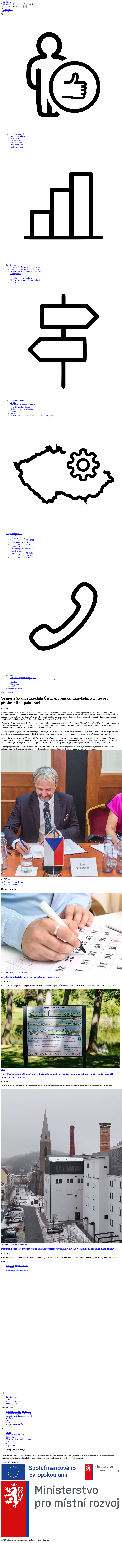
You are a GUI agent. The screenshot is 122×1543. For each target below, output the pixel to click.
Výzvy (13, 403)
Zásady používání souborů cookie (18, 1439)
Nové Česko (15, 138)
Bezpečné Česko (16, 145)
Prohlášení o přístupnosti (15, 1435)
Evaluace (9, 1399)
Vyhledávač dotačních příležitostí (22, 405)
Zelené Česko (15, 140)
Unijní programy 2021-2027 (21, 542)
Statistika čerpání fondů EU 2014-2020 (25, 269)
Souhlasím (15, 1462)
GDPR (8, 1433)
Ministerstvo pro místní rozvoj (18, 1270)
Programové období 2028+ (20, 544)
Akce (12, 413)
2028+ (3, 972)
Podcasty (13, 411)
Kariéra (13, 686)
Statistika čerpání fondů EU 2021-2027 (25, 267)
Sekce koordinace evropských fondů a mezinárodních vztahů (33, 680)
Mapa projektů (15, 274)
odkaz (22, 1458)
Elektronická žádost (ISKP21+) (18, 1412)
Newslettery (18, 688)
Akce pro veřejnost (17, 136)
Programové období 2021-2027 (22, 540)
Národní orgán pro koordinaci (21, 549)
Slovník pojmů (16, 551)
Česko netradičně (16, 147)
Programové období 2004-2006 (22, 557)
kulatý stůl (23, 972)
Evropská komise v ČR (15, 1424)
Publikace (14, 282)
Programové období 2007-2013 (22, 555)
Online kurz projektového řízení (22, 409)
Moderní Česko (16, 143)
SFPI (29, 1244)
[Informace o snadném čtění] (61, 1391)
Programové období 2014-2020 (22, 553)
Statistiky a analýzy (13, 1397)
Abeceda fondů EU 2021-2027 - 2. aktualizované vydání (31, 415)
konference (14, 972)
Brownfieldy (5, 1244)
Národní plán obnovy (19, 1244)
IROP (3, 1070)
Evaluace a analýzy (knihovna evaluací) (25, 280)
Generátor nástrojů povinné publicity (20, 1416)
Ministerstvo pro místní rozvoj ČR (23, 678)
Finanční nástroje (16, 547)
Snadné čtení (10, 1437)
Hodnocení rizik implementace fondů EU (25, 272)
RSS (7, 1443)
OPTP (9, 1420)
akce (8, 972)
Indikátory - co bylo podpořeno (22, 278)
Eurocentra (14, 684)
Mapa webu (10, 1446)
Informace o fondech (18, 538)
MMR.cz (10, 1418)
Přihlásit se (5, 12)
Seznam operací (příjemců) (20, 276)
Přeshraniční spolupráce (10, 884)
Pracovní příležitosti (13, 1401)
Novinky (13, 536)
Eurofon (13, 682)
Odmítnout (5, 1462)
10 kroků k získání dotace (20, 407)
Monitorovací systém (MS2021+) (19, 1414)
